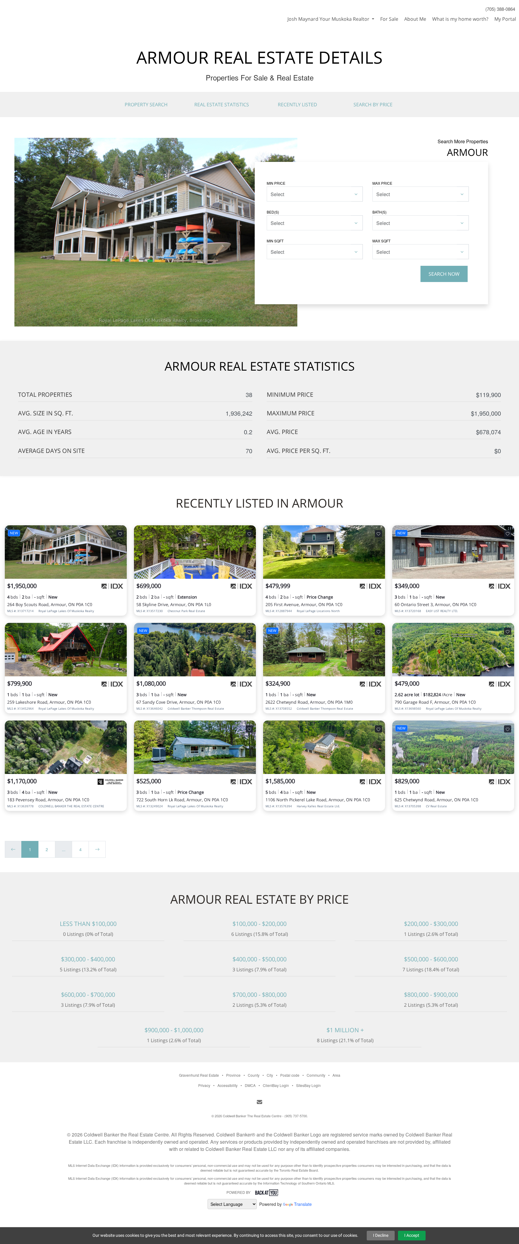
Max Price (382, 183)
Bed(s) (273, 211)
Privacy (204, 1085)
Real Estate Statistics (221, 104)
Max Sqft (381, 240)
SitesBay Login (308, 1085)
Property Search (146, 104)
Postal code (289, 1075)
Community (316, 1075)
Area (336, 1075)
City (270, 1075)
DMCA (250, 1085)
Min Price (276, 183)
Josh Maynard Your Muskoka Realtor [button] (329, 19)
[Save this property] (120, 533)
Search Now (444, 274)
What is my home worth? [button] (460, 19)
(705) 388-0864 (500, 9)
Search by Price (373, 104)
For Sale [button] (389, 19)
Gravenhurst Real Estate (199, 1075)
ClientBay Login (276, 1085)
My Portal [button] (505, 19)
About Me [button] (415, 19)
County (254, 1075)
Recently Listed (297, 104)
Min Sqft (275, 240)
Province (233, 1075)
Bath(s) (379, 211)
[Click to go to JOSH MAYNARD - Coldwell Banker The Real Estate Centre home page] (31, 11)
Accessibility (227, 1085)
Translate (303, 1204)
